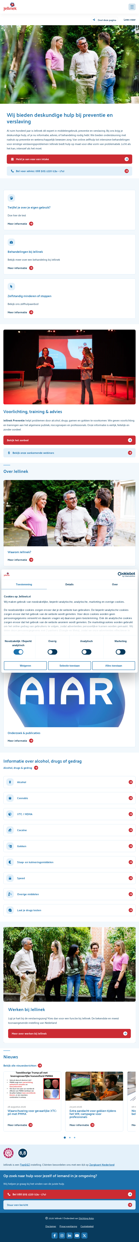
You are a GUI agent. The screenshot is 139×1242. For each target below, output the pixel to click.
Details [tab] (69, 584)
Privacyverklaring (68, 1226)
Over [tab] (115, 584)
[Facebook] (55, 1235)
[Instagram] (62, 1235)
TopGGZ (25, 1164)
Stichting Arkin (86, 1218)
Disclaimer (50, 1226)
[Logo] (10, 6)
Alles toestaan (113, 665)
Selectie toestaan (69, 665)
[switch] (52, 652)
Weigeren (25, 665)
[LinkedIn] (69, 1235)
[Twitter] (84, 1235)
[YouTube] (77, 1235)
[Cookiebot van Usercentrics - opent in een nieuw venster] (120, 574)
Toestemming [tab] (24, 584)
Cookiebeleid (87, 1226)
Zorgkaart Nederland (101, 1164)
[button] (132, 7)
